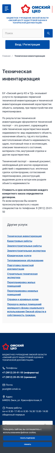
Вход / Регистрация (27, 44)
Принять (27, 444)
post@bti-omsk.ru (11, 389)
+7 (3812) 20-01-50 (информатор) (20, 372)
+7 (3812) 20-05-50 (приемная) (19, 377)
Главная (6, 56)
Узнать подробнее (27, 438)
